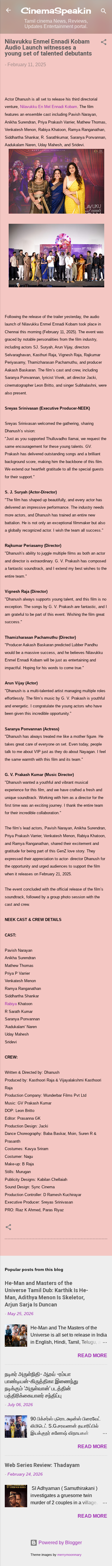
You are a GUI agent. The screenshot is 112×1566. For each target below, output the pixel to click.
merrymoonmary (69, 1554)
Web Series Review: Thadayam (42, 1465)
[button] (103, 43)
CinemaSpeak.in (56, 10)
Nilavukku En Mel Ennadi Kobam (48, 106)
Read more (92, 1355)
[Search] (103, 12)
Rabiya (11, 1004)
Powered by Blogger (59, 1542)
